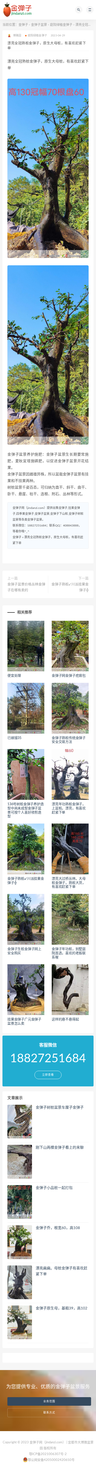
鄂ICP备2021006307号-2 (48, 1454)
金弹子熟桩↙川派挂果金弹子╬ (70, 587)
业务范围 (49, 1401)
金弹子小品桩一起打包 (54, 1188)
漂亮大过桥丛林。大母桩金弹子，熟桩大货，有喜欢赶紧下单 (69, 883)
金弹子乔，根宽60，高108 (58, 1228)
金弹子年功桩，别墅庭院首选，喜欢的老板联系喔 (69, 953)
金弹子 (23, 24)
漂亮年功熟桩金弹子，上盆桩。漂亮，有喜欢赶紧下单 (69, 808)
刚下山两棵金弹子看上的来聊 (60, 1147)
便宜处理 (14, 675)
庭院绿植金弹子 (61, 24)
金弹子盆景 (39, 24)
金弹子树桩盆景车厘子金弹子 (60, 1107)
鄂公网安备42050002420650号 (51, 1460)
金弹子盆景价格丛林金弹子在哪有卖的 (26, 587)
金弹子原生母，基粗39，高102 (61, 1308)
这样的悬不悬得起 (65, 1019)
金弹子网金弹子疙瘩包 (69, 675)
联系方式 (49, 1412)
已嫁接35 (14, 738)
